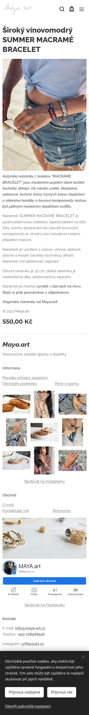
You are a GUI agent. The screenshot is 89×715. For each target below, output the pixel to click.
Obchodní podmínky (19, 383)
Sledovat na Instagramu (44, 481)
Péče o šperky (67, 383)
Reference (62, 511)
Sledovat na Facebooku (44, 605)
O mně (8, 505)
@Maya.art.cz (32, 644)
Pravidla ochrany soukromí (24, 378)
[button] (62, 9)
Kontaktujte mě (15, 511)
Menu (82, 9)
